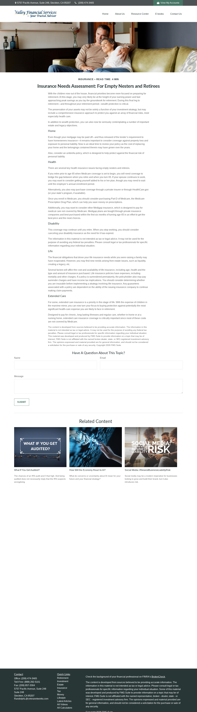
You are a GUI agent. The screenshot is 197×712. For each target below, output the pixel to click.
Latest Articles (64, 701)
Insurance (62, 688)
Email (103, 358)
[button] (105, 13)
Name (17, 358)
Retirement (62, 678)
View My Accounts (170, 3)
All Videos (62, 704)
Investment (62, 681)
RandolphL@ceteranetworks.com (31, 698)
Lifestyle (61, 698)
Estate (60, 684)
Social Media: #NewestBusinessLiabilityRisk (147, 470)
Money (60, 694)
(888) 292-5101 (32, 682)
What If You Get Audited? (27, 470)
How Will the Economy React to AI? (87, 470)
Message (19, 376)
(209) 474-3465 (86, 3)
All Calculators (64, 708)
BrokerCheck (158, 676)
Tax (59, 691)
